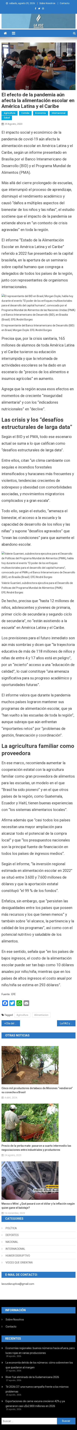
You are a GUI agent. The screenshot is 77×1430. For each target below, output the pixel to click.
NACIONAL (12, 1241)
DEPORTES (12, 1235)
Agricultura (9, 113)
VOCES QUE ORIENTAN (19, 1262)
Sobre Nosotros (47, 3)
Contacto (64, 3)
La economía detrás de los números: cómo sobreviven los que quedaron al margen (39, 1365)
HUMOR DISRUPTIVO (18, 1255)
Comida (25, 113)
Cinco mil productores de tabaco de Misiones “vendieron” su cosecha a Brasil (37, 1090)
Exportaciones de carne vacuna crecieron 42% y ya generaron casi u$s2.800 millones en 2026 (35, 1404)
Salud (7, 117)
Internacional (58, 113)
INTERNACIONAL (15, 1248)
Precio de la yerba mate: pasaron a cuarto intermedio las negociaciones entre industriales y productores (36, 1147)
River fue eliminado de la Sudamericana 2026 (32, 1377)
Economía (40, 113)
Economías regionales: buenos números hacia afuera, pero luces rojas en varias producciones (40, 1350)
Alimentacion (41, 1015)
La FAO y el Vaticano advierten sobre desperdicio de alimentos (68, 1023)
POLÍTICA (11, 1228)
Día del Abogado (13, 1023)
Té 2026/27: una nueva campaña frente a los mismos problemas (37, 1389)
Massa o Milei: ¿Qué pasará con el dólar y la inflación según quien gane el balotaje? (38, 1205)
